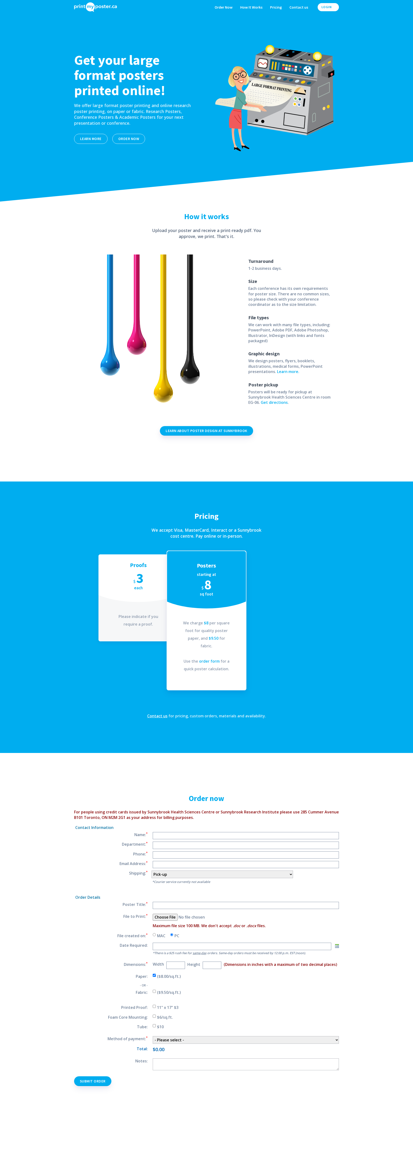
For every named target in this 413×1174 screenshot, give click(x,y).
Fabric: (142, 992)
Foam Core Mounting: (128, 1017)
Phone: (140, 854)
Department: (135, 844)
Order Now (224, 7)
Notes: (141, 1061)
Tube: (142, 1026)
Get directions (274, 402)
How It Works (251, 7)
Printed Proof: (134, 1007)
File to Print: (135, 916)
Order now (128, 138)
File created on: (132, 935)
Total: (142, 1048)
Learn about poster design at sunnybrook (206, 430)
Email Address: (134, 863)
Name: (141, 834)
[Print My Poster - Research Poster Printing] (99, 7)
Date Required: (134, 945)
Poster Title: (135, 904)
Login (326, 7)
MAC (161, 935)
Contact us (298, 7)
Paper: (142, 976)
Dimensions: (136, 964)
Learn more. (288, 371)
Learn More (91, 138)
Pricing (276, 7)
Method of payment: (128, 1038)
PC (176, 935)
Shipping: (138, 873)
